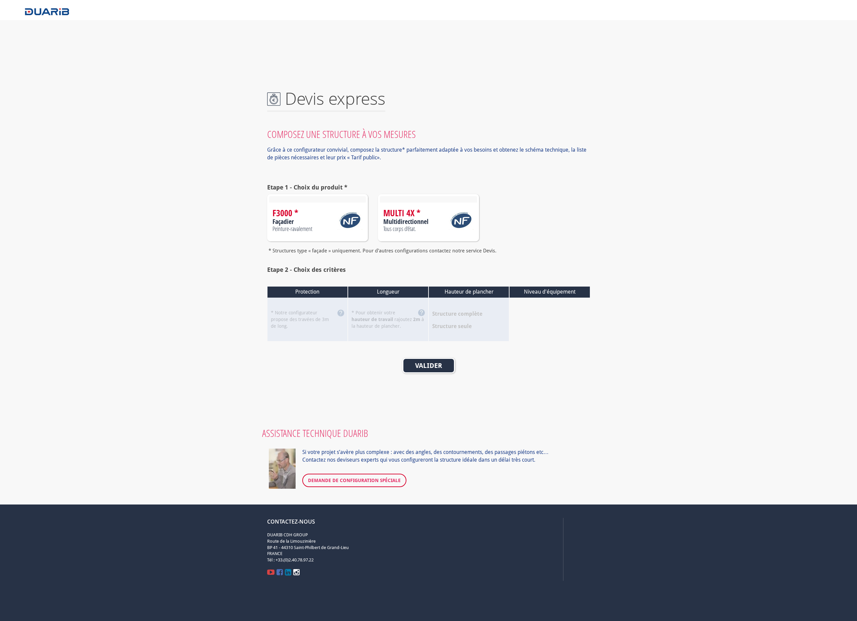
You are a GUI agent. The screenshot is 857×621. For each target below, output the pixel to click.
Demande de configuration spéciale (354, 480)
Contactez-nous (291, 521)
